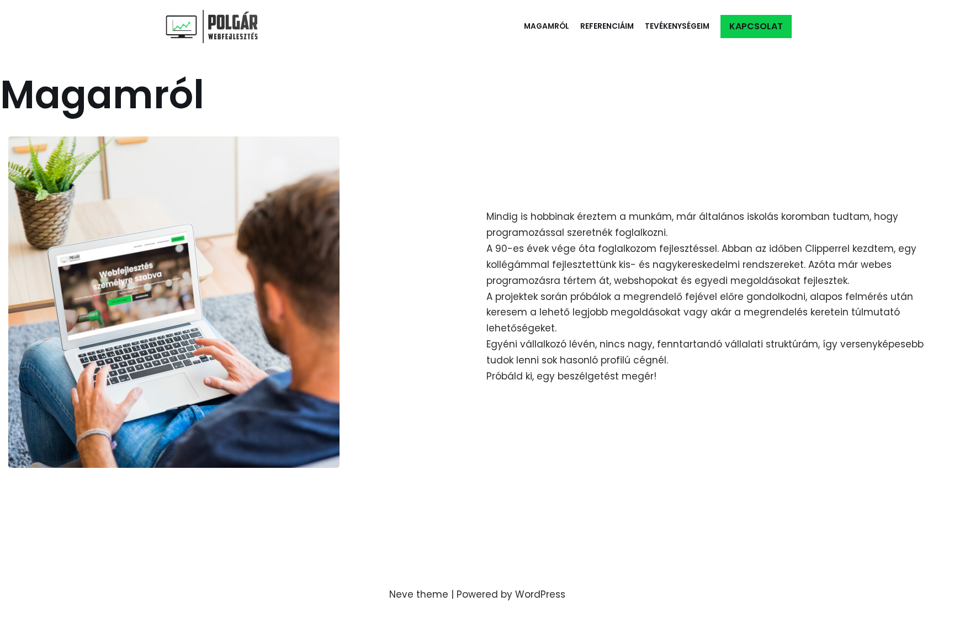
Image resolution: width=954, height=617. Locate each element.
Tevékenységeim (677, 26)
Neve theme (418, 594)
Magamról (546, 26)
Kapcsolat (756, 26)
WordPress (540, 594)
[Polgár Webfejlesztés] (214, 26)
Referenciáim (607, 26)
